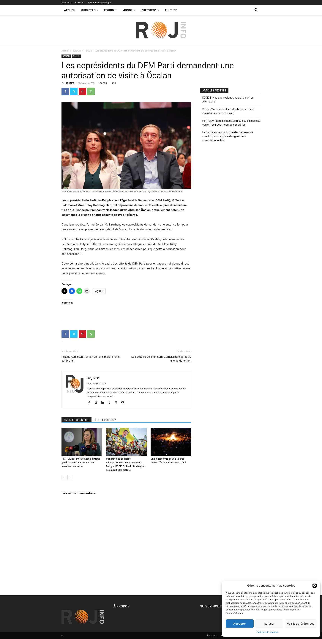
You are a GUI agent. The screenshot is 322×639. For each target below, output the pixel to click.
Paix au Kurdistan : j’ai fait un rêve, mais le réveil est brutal (90, 358)
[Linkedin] (104, 402)
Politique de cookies (267, 632)
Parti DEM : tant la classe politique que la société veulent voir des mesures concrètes (80, 462)
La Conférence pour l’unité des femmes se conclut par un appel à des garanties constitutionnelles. (227, 136)
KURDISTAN (88, 10)
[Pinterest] (82, 91)
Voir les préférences (300, 623)
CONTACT (80, 2)
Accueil (65, 50)
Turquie (88, 50)
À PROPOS (66, 2)
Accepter (239, 623)
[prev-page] (63, 477)
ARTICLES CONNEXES (76, 420)
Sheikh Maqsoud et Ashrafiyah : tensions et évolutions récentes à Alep (228, 111)
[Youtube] (124, 402)
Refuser (269, 623)
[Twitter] (74, 91)
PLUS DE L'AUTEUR (105, 420)
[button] (314, 585)
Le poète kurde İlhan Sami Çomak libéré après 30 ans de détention (161, 358)
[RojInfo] (161, 30)
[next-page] (69, 477)
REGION (109, 10)
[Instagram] (97, 402)
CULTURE (171, 10)
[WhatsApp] (91, 91)
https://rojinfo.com (96, 383)
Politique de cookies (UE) (100, 2)
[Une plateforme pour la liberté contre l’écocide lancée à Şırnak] (171, 442)
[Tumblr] (111, 402)
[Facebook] (65, 91)
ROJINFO (70, 83)
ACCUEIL (69, 10)
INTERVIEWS (149, 10)
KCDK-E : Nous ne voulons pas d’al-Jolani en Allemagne (228, 99)
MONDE (127, 10)
